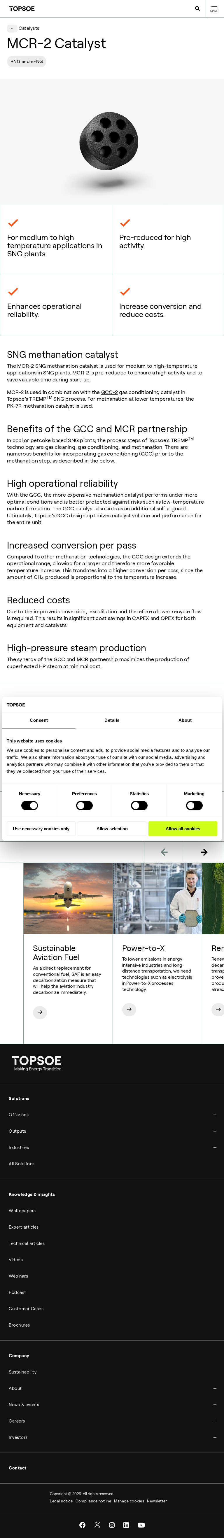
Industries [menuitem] (19, 1147)
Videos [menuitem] (16, 1259)
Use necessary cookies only (41, 828)
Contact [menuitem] (18, 1468)
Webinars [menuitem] (18, 1276)
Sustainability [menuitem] (22, 1372)
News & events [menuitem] (24, 1404)
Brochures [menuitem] (19, 1325)
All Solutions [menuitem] (22, 1164)
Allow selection (112, 828)
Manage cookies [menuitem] (129, 1501)
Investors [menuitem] (18, 1437)
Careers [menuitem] (17, 1421)
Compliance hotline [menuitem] (93, 1501)
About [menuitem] (15, 1388)
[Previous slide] (164, 852)
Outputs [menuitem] (17, 1131)
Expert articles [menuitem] (24, 1227)
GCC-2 (109, 392)
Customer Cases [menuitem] (26, 1308)
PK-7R (14, 406)
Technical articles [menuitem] (27, 1243)
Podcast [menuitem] (17, 1292)
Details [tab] (112, 720)
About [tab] (185, 720)
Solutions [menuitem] (19, 1098)
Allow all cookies (183, 828)
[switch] (84, 805)
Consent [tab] (39, 720)
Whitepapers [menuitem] (22, 1210)
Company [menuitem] (19, 1355)
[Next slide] (204, 852)
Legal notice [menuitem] (61, 1501)
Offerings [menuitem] (19, 1115)
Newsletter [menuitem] (157, 1501)
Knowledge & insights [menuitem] (32, 1194)
